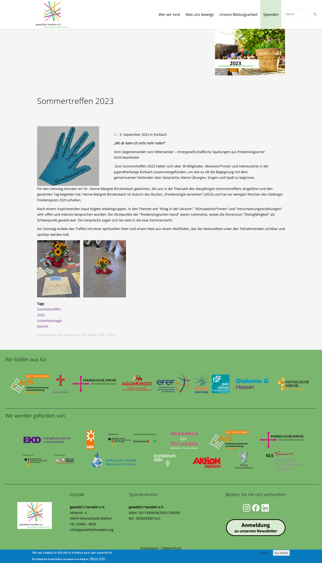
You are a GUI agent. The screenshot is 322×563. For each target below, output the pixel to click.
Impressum (149, 548)
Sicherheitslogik (49, 320)
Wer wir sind (169, 14)
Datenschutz (171, 548)
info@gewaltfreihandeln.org (91, 529)
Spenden (270, 14)
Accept (263, 553)
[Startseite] (20, 14)
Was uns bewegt (200, 14)
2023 (41, 315)
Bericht (42, 326)
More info (97, 558)
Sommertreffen (49, 309)
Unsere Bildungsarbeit (238, 14)
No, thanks (281, 553)
